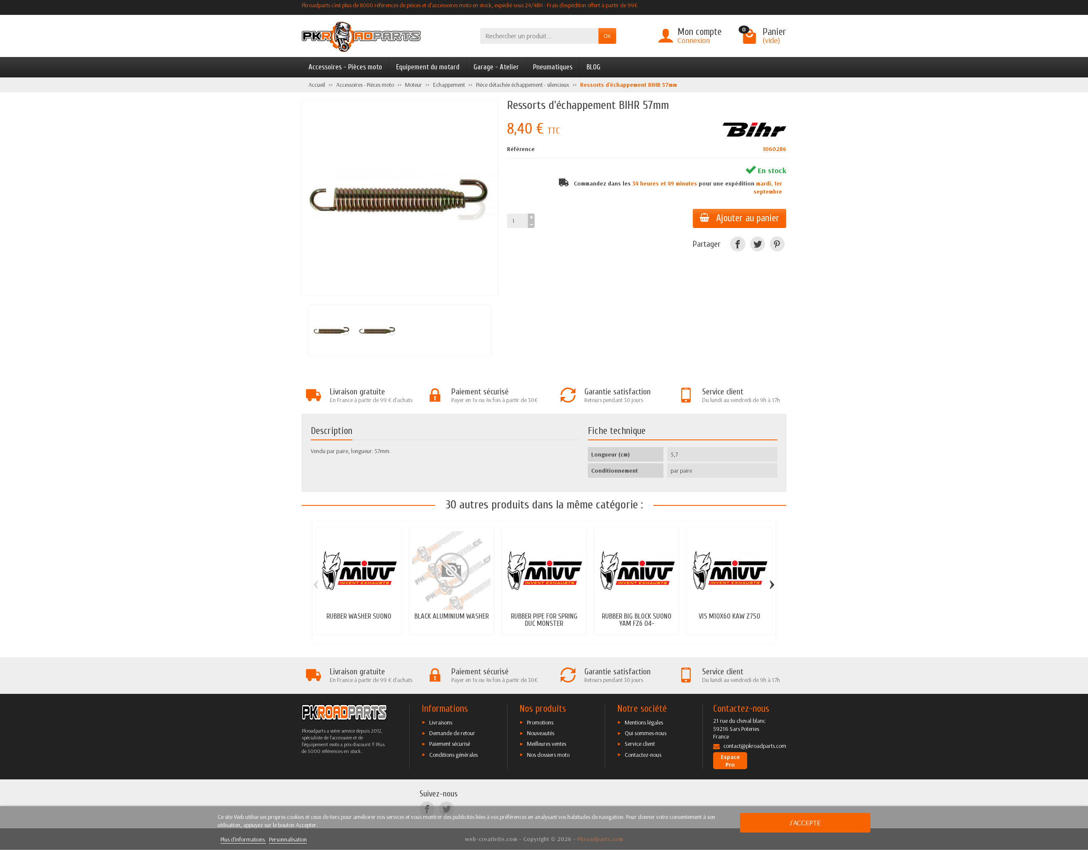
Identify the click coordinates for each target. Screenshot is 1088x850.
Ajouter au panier (747, 218)
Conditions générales (453, 755)
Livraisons (440, 722)
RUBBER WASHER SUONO (358, 616)
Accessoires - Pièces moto (345, 67)
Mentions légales (644, 722)
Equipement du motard (427, 67)
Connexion (693, 40)
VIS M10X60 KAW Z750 (729, 616)
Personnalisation (288, 839)
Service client (640, 743)
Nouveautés (540, 733)
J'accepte (805, 822)
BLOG (593, 67)
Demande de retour (452, 733)
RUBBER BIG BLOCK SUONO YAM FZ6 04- (637, 620)
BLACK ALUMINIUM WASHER (451, 616)
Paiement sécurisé (449, 743)
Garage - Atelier (496, 67)
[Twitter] (757, 244)
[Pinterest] (777, 244)
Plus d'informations (243, 839)
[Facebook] (737, 244)
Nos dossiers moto (548, 755)
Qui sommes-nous (645, 733)
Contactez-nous (643, 755)
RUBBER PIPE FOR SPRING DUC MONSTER (544, 620)
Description (331, 430)
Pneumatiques (552, 67)
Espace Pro (730, 760)
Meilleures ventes (546, 743)
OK (607, 36)
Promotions (540, 722)
